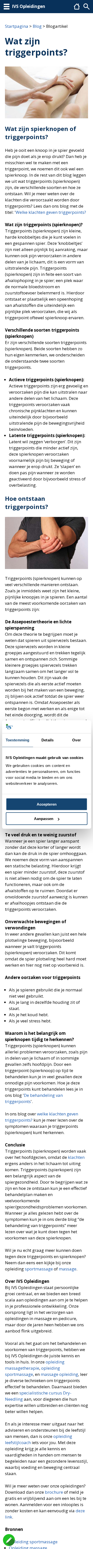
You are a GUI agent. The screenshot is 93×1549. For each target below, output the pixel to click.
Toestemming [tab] (17, 740)
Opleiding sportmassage (33, 1542)
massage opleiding (59, 1374)
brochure (54, 1492)
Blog (37, 26)
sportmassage (39, 1269)
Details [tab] (47, 740)
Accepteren (47, 804)
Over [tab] (76, 740)
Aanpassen (43, 819)
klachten (76, 1157)
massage (67, 1269)
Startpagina (16, 26)
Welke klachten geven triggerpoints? (51, 212)
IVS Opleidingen (28, 6)
